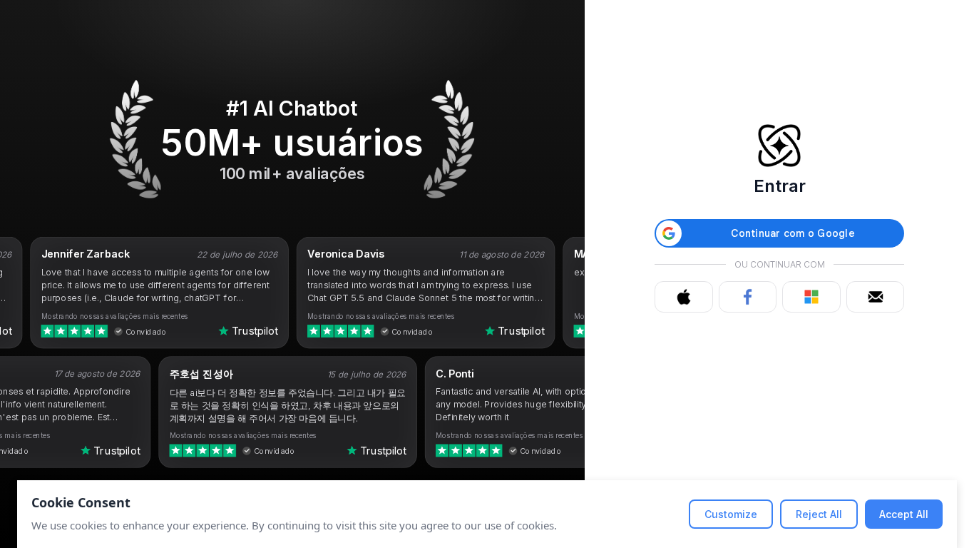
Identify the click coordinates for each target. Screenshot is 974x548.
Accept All (903, 514)
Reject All (819, 514)
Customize (730, 514)
